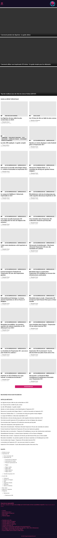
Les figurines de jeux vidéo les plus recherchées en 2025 (14, 402)
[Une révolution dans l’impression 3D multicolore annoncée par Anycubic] (42, 209)
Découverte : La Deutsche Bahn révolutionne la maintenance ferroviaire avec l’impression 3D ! (41, 377)
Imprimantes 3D (7, 457)
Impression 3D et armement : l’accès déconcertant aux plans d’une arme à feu (19, 444)
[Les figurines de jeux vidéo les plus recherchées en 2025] (14, 108)
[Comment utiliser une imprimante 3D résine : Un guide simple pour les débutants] (28, 51)
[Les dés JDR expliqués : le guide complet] (14, 133)
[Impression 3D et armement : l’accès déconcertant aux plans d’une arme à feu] (42, 341)
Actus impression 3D (39, 140)
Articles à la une (6, 452)
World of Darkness (6, 140)
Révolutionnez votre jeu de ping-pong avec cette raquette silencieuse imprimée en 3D (22, 418)
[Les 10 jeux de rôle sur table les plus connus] (42, 108)
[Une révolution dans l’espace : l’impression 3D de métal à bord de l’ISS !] (42, 315)
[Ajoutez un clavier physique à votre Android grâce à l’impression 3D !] (42, 133)
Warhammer (6, 493)
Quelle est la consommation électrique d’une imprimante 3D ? (16, 526)
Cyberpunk (4, 137)
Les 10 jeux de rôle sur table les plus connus (42, 118)
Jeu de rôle (4, 139)
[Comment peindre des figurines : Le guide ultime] (28, 22)
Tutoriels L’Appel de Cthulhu (8, 522)
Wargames (4, 490)
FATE (23, 137)
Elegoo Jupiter (8, 467)
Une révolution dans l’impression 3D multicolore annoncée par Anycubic (18, 422)
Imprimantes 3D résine (10, 461)
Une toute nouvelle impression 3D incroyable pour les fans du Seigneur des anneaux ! (13, 220)
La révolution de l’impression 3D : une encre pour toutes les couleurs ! (18, 442)
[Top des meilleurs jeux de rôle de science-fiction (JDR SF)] (28, 81)
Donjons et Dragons (15, 137)
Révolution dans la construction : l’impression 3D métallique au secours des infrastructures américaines (42, 273)
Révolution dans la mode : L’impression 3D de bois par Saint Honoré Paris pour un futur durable (42, 299)
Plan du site (4, 514)
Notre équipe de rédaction (8, 513)
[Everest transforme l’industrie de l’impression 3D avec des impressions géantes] (14, 262)
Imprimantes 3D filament (11, 459)
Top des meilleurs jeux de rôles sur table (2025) (13, 530)
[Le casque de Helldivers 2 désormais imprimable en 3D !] (14, 184)
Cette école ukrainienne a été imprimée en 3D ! (12, 424)
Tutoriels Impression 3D (9, 473)
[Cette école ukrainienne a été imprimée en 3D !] (14, 236)
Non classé (37, 115)
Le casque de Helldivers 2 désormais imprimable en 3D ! (14, 415)
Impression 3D (50, 140)
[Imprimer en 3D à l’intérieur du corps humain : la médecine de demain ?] (14, 366)
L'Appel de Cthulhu (14, 139)
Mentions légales (6, 515)
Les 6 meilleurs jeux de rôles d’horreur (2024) (12, 529)
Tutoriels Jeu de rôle (6, 520)
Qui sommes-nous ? (6, 512)
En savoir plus (28, 386)
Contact (4, 510)
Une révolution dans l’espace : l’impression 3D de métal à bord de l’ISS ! (18, 440)
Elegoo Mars (8, 468)
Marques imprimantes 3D (11, 462)
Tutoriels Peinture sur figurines (9, 524)
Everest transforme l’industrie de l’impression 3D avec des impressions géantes (12, 273)
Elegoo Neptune (9, 470)
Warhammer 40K (9, 495)
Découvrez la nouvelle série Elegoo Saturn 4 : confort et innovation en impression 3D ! (22, 411)
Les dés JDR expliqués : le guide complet (13, 143)
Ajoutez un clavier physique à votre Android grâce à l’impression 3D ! (17, 409)
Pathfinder (23, 139)
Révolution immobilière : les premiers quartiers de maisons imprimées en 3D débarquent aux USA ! (13, 326)
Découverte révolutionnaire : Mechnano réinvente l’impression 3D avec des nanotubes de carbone (41, 247)
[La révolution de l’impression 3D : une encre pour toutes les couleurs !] (14, 341)
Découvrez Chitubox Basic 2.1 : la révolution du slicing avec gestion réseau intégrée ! (41, 169)
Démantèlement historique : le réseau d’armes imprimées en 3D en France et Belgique (13, 299)
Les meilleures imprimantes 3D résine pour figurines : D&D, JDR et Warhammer (20, 527)
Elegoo (6, 465)
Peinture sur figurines (11, 115)
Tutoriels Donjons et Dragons (9, 521)
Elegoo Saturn (8, 471)
